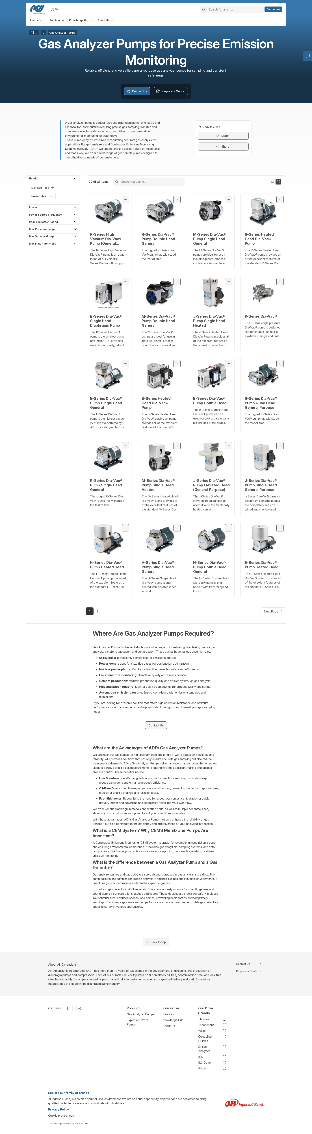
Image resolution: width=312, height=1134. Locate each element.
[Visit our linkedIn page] (69, 1008)
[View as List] (273, 182)
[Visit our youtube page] (78, 1008)
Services (168, 1014)
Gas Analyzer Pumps (140, 1014)
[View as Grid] (278, 182)
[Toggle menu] (125, 199)
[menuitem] (37, 20)
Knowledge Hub (172, 1020)
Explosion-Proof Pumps (137, 1022)
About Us (168, 1026)
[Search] (203, 9)
